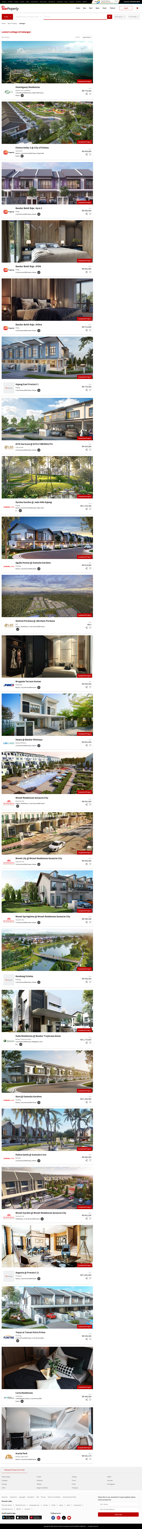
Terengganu (111, 1484)
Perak (74, 1480)
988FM (85, 1)
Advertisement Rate (69, 1497)
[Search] (109, 17)
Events (16, 1)
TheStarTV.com (20, 1505)
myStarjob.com (34, 1505)
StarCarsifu (43, 1)
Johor (4, 1488)
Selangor (5, 1480)
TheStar (10, 1)
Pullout (112, 8)
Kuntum (71, 1)
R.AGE (22, 1)
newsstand (77, 1505)
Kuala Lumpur (6, 1477)
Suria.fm (27, 1509)
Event (105, 8)
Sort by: (78, 37)
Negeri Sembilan (42, 1488)
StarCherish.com (7, 1509)
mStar (27, 1)
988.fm (18, 1509)
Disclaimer (30, 1497)
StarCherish (34, 1)
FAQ (37, 1497)
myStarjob (60, 1)
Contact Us (13, 1497)
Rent (90, 8)
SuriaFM (78, 1)
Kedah (39, 1477)
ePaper (4, 1)
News (97, 8)
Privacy (43, 1497)
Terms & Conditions (54, 1497)
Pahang (74, 1477)
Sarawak (110, 1480)
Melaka (39, 1484)
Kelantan (40, 1480)
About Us (5, 1497)
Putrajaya (75, 1488)
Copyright (22, 1497)
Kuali (65, 1)
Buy (84, 8)
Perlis (74, 1484)
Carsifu (45, 1505)
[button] (7, 17)
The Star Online (7, 1505)
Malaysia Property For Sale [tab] (14, 1470)
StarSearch (51, 1)
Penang (4, 1484)
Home (78, 8)
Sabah (109, 1477)
